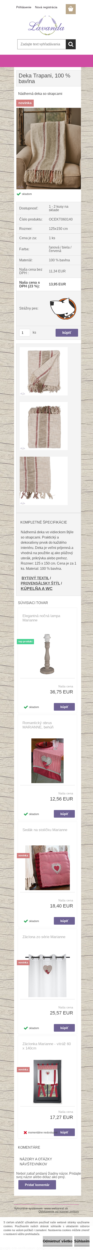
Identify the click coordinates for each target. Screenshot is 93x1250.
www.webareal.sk (56, 1208)
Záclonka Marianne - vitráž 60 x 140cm (46, 1046)
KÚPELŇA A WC (37, 588)
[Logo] (46, 25)
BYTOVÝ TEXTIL (35, 578)
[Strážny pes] (63, 308)
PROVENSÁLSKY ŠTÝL (40, 583)
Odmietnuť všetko (57, 1241)
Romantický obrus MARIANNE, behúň (37, 725)
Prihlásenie (23, 7)
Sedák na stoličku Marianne (44, 830)
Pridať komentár (37, 1185)
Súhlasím (82, 1241)
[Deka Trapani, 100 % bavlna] (48, 109)
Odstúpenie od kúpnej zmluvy (58, 1211)
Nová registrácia (46, 7)
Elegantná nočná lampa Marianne (41, 618)
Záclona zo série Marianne (43, 937)
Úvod (22, 64)
